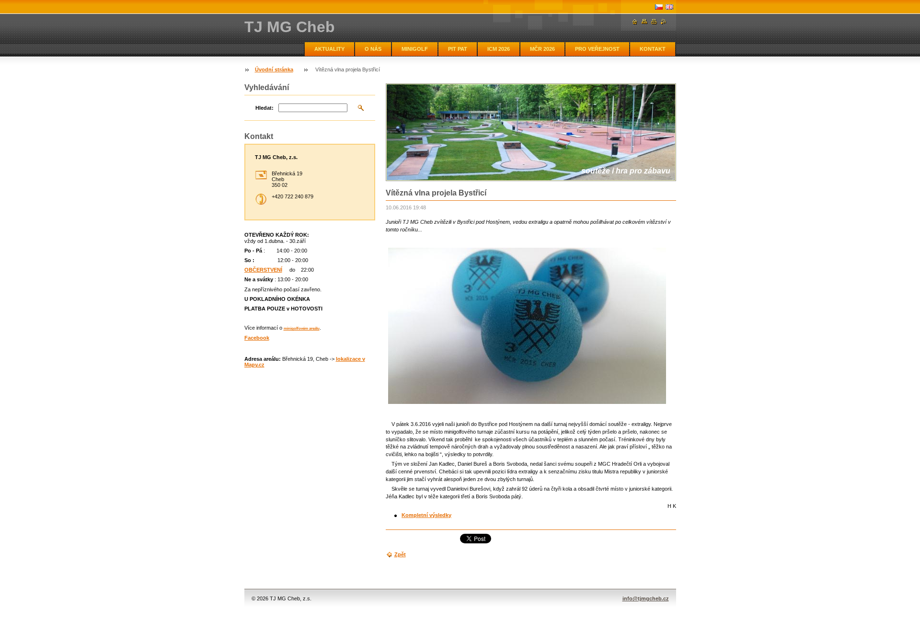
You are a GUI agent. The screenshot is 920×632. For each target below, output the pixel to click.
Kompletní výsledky (426, 515)
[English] (669, 7)
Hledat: (264, 108)
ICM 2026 (498, 49)
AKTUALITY (329, 49)
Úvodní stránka (274, 69)
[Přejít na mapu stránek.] (644, 21)
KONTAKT (653, 49)
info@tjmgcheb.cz (645, 598)
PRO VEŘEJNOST (597, 49)
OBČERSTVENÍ (263, 270)
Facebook (256, 338)
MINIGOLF (415, 49)
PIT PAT (457, 49)
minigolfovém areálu (302, 328)
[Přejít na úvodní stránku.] (635, 21)
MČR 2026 (542, 49)
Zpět (400, 554)
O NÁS (373, 49)
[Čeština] (659, 7)
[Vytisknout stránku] (654, 21)
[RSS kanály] (664, 21)
